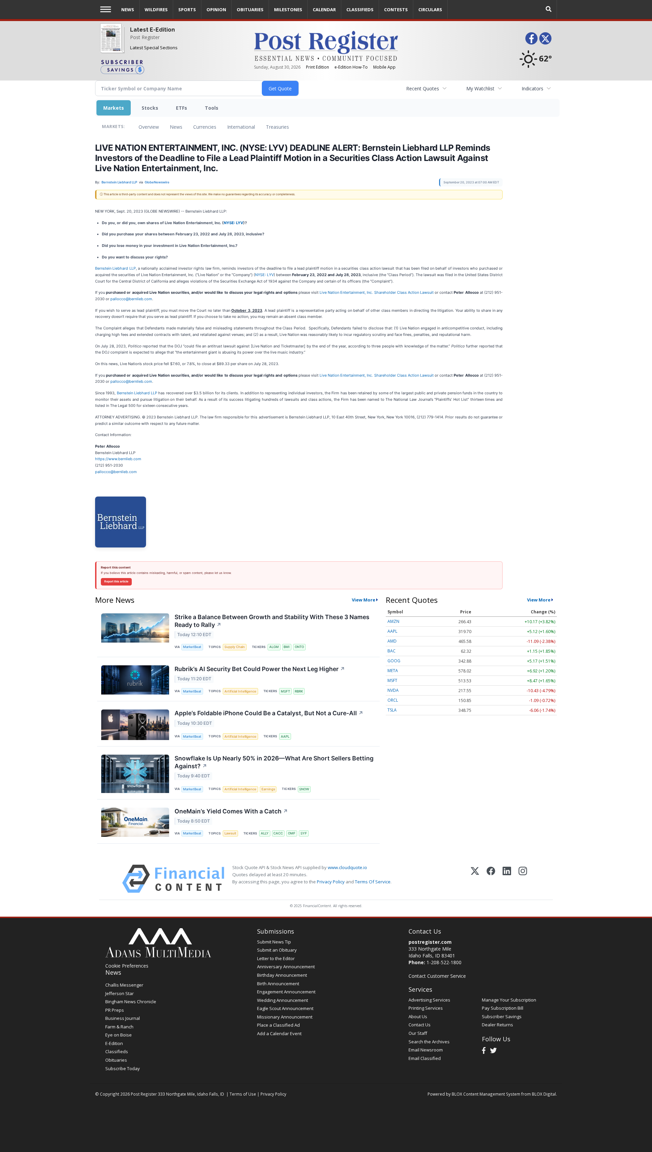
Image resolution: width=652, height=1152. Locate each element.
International (241, 127)
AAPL (285, 736)
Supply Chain (234, 647)
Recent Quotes (422, 88)
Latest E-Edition (152, 29)
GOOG (393, 661)
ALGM (274, 647)
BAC (391, 651)
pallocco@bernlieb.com (131, 298)
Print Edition (317, 67)
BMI (287, 647)
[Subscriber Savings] (172, 66)
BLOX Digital (544, 1094)
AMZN (393, 621)
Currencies (204, 127)
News (176, 127)
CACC (278, 833)
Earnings (268, 789)
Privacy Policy (331, 882)
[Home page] (326, 45)
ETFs (181, 108)
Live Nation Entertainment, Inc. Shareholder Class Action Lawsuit (377, 292)
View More (363, 600)
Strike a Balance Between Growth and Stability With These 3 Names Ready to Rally (272, 620)
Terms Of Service (373, 882)
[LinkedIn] (507, 879)
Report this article (116, 581)
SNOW (304, 789)
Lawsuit (230, 833)
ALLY (265, 833)
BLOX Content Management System (486, 1094)
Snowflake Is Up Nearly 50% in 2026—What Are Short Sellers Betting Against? (274, 762)
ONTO (299, 647)
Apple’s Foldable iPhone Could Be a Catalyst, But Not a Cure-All (269, 713)
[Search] (549, 9)
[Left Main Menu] (105, 9)
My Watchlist (480, 88)
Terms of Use (243, 1094)
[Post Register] (111, 42)
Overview (149, 127)
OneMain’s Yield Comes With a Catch (231, 811)
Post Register (145, 37)
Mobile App (384, 67)
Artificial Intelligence (240, 691)
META (392, 670)
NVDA (393, 690)
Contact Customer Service (437, 976)
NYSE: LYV (233, 222)
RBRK (299, 691)
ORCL (392, 700)
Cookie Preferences (126, 965)
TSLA (392, 710)
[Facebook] (491, 879)
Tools (211, 108)
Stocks (150, 108)
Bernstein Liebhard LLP (115, 268)
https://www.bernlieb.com (118, 458)
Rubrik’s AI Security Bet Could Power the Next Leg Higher (260, 668)
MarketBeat (192, 647)
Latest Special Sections (154, 47)
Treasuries (277, 127)
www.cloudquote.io (347, 867)
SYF (304, 833)
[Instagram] (523, 879)
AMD (392, 641)
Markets (113, 108)
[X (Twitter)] (475, 879)
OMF (291, 833)
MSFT (285, 691)
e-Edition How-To (351, 67)
